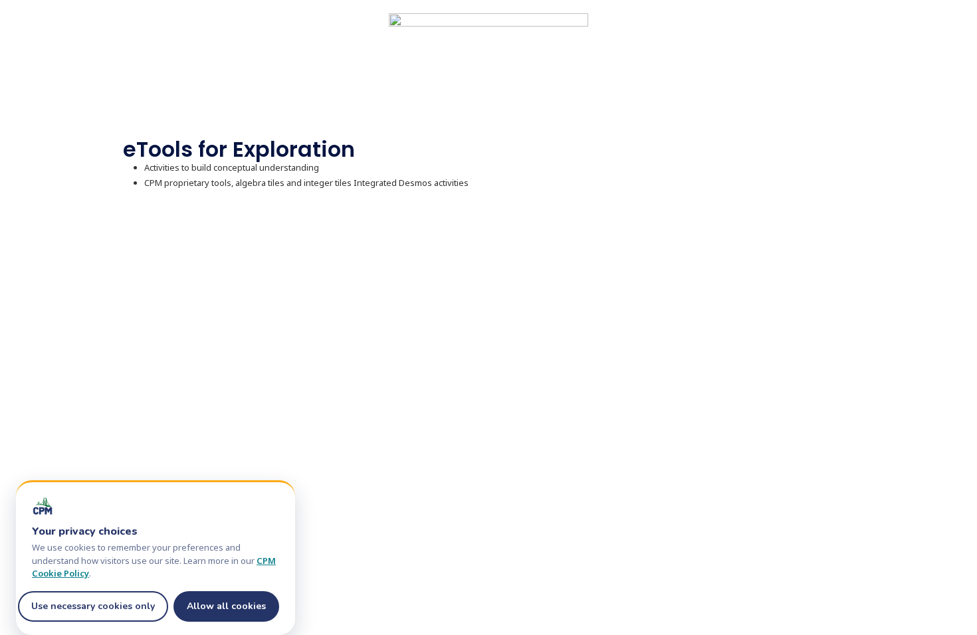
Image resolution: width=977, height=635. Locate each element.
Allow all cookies (226, 606)
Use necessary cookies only (93, 606)
